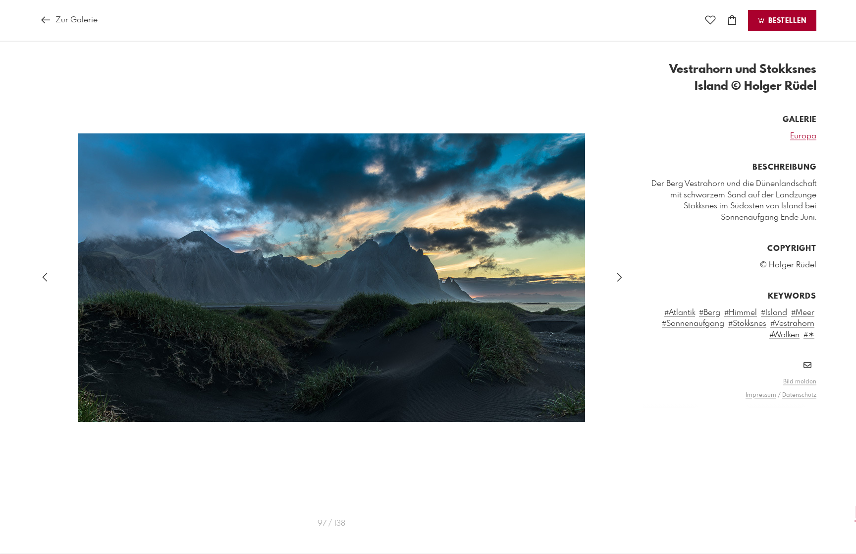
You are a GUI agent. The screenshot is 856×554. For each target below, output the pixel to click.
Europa (803, 136)
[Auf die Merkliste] (710, 20)
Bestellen (786, 20)
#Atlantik (679, 312)
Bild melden (799, 382)
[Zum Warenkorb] (732, 20)
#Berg (709, 312)
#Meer (802, 312)
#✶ (808, 335)
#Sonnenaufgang (693, 323)
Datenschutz (799, 395)
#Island (774, 312)
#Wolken (784, 335)
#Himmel (740, 312)
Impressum (761, 395)
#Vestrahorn (792, 323)
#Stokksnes (747, 323)
